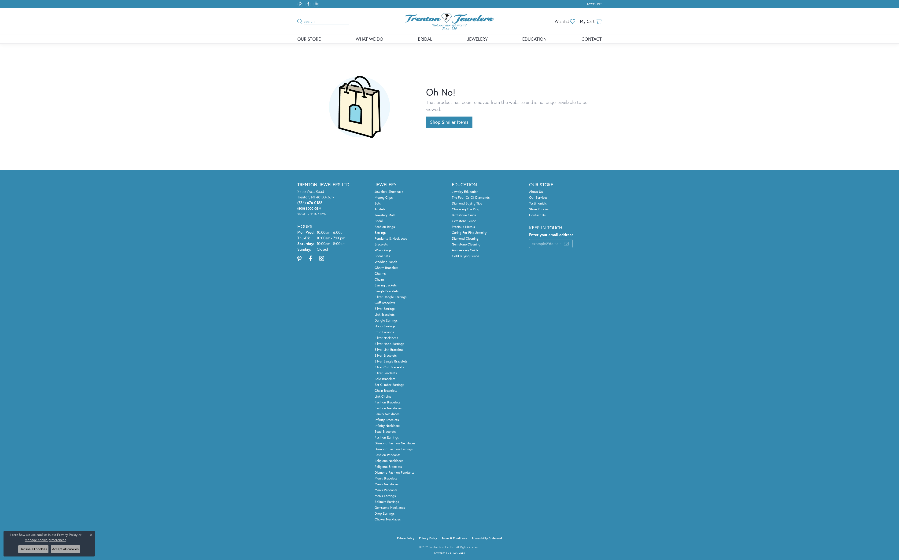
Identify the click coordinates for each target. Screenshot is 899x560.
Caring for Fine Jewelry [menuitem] (469, 232)
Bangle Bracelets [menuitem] (387, 291)
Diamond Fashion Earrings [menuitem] (394, 449)
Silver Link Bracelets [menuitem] (389, 349)
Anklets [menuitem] (380, 209)
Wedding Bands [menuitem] (386, 262)
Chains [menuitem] (380, 279)
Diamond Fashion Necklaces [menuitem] (395, 443)
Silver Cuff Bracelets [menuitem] (389, 367)
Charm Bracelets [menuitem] (386, 267)
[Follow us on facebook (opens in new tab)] (308, 4)
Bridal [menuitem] (379, 221)
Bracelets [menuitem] (381, 244)
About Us (536, 191)
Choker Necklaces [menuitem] (388, 519)
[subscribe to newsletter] (566, 243)
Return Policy (405, 538)
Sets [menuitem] (378, 203)
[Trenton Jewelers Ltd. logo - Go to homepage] (449, 21)
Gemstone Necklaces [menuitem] (390, 507)
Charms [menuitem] (380, 273)
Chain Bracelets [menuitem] (386, 390)
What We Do (369, 39)
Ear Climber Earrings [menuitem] (389, 384)
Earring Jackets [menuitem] (386, 285)
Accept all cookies (65, 549)
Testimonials (538, 203)
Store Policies (539, 209)
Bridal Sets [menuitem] (382, 256)
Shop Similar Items (449, 122)
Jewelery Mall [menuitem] (385, 215)
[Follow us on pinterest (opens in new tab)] (300, 4)
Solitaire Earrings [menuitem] (387, 501)
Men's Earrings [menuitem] (385, 496)
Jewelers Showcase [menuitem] (389, 191)
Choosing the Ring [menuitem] (465, 209)
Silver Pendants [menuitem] (386, 373)
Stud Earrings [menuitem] (384, 332)
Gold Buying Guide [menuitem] (465, 256)
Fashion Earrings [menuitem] (387, 437)
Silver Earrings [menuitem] (385, 308)
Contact (592, 39)
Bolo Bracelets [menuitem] (385, 379)
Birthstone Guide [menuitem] (464, 215)
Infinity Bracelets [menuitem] (387, 419)
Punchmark (457, 553)
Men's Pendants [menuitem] (386, 490)
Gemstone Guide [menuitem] (464, 221)
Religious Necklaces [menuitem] (389, 460)
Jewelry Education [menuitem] (465, 191)
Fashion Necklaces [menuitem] (388, 408)
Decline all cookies (33, 549)
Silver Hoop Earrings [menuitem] (389, 343)
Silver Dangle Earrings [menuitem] (391, 297)
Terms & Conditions (454, 538)
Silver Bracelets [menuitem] (386, 355)
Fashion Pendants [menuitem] (388, 455)
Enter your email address (551, 234)
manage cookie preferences (45, 540)
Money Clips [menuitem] (384, 197)
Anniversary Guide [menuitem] (465, 250)
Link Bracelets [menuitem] (385, 314)
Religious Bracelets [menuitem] (388, 466)
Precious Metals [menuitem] (463, 226)
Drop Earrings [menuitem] (385, 513)
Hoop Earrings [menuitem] (385, 326)
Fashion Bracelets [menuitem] (387, 402)
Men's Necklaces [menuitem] (387, 484)
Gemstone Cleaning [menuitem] (466, 244)
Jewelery (477, 39)
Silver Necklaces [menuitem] (386, 338)
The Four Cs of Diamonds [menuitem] (471, 197)
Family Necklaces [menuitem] (387, 414)
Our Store (309, 39)
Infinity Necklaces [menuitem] (387, 425)
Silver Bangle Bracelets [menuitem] (391, 361)
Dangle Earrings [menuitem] (386, 320)
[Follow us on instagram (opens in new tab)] (316, 4)
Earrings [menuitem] (381, 232)
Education (534, 39)
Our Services (538, 197)
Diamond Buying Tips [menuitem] (467, 203)
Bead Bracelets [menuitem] (385, 431)
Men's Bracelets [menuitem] (386, 478)
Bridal (425, 39)
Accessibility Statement (487, 538)
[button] (594, 4)
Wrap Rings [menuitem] (383, 250)
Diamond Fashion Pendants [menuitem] (394, 472)
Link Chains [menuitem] (383, 396)
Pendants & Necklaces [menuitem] (391, 238)
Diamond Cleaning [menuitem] (465, 238)
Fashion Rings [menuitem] (385, 226)
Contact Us (537, 215)
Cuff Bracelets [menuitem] (385, 302)
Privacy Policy (428, 538)
